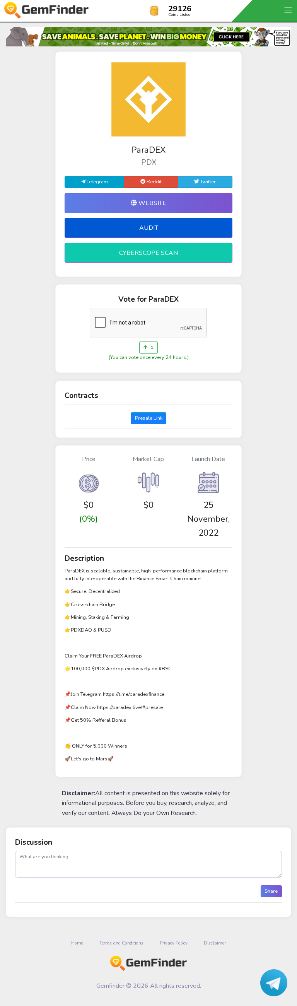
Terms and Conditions (121, 943)
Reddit (153, 181)
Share (271, 891)
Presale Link (148, 418)
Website (151, 203)
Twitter (207, 181)
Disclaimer (215, 943)
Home (77, 943)
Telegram (96, 181)
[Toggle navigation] (289, 10)
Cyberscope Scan (148, 253)
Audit (148, 228)
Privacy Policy (174, 943)
